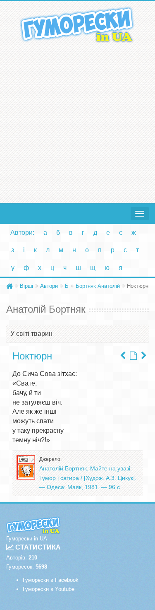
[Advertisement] (77, 121)
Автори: (22, 232)
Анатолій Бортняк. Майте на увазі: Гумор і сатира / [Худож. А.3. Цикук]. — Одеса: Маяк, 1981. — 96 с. (87, 477)
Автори (49, 286)
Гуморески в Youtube (48, 589)
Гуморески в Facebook (51, 580)
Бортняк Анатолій (98, 286)
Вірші (26, 286)
